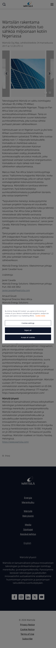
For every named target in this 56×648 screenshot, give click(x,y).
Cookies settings (28, 323)
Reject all (28, 330)
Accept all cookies (28, 337)
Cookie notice (40, 316)
